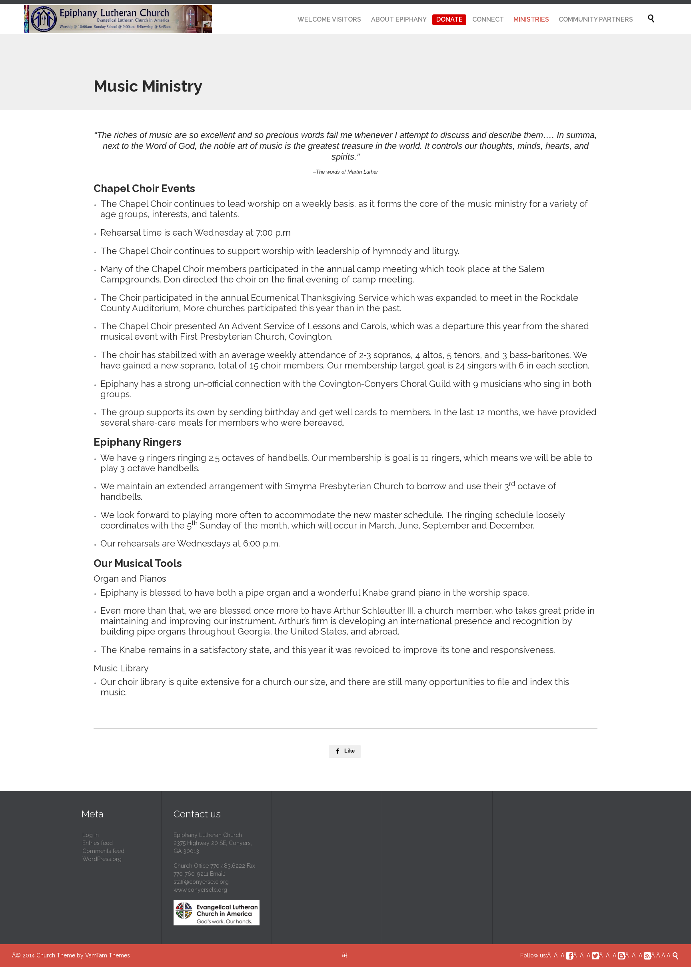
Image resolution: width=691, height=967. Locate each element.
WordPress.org (102, 859)
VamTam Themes (107, 955)
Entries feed (97, 843)
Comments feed (103, 851)
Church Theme (55, 955)
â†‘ (345, 955)
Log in (90, 835)
